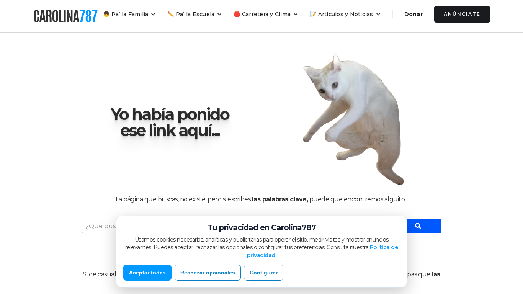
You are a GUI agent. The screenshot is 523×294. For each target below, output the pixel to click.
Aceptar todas (147, 273)
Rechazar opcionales (207, 273)
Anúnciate (462, 14)
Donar (413, 14)
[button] (129, 14)
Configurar (264, 273)
